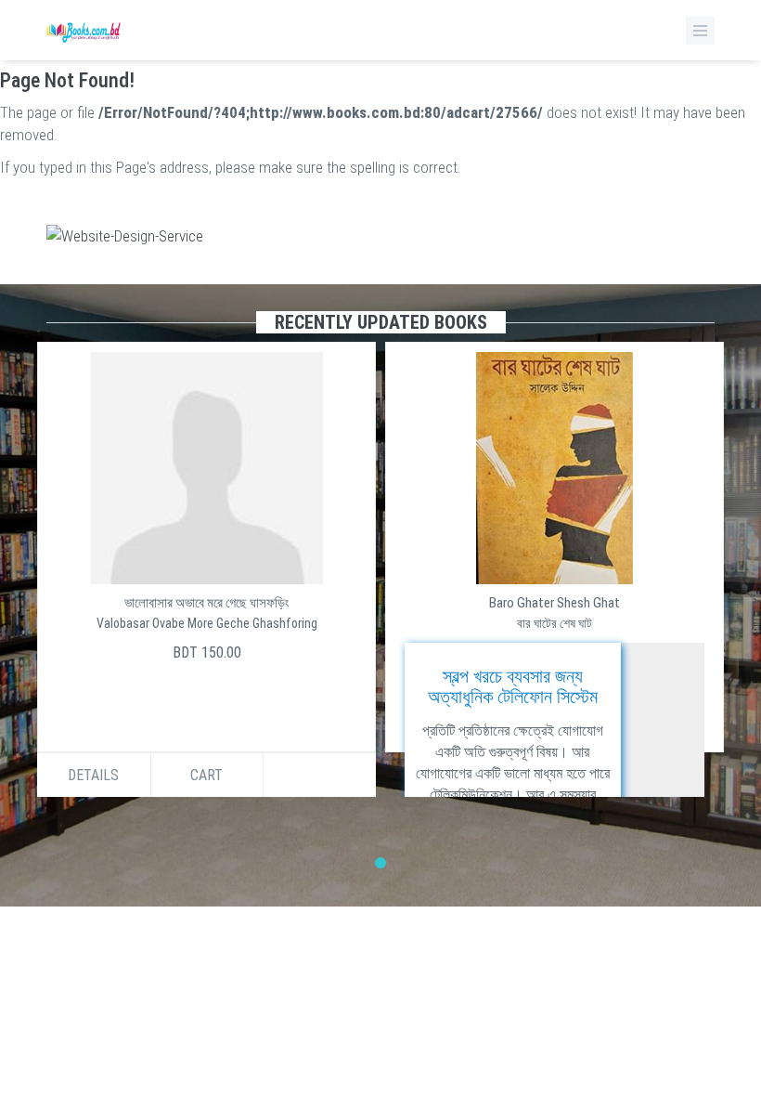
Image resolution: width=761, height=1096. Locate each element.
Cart (554, 775)
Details (441, 775)
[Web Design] (380, 236)
